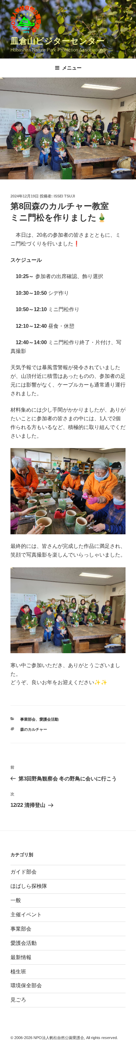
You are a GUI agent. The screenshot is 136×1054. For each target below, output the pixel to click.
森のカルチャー (33, 729)
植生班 (18, 971)
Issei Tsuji (64, 196)
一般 (15, 900)
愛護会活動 (49, 719)
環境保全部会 (26, 985)
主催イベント (26, 914)
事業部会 (28, 719)
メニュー (72, 68)
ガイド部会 (23, 872)
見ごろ (18, 1000)
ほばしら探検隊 (28, 886)
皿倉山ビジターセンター (57, 41)
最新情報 (20, 957)
